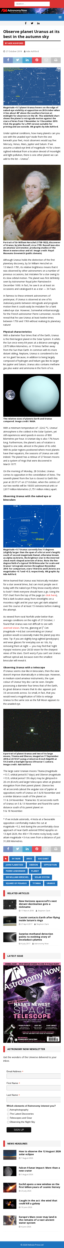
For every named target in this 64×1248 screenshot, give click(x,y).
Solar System (42, 877)
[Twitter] (32, 23)
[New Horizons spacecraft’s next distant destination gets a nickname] (9, 904)
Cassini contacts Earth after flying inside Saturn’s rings (39, 919)
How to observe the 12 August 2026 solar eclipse (40, 1153)
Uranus (51, 883)
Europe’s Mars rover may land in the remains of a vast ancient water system (38, 1219)
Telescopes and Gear (21, 1118)
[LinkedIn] (38, 23)
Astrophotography (19, 1109)
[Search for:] (32, 3)
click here (50, 595)
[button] (59, 17)
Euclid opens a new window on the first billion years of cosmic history (39, 1186)
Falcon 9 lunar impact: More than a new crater (39, 1169)
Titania (36, 883)
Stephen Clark (44, 910)
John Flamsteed (14, 864)
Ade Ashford (32, 51)
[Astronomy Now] (32, 11)
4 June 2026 (26, 1226)
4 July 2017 (25, 943)
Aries (29, 858)
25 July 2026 (26, 1191)
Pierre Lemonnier (15, 871)
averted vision (11, 627)
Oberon (33, 864)
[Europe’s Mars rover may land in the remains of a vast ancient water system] (9, 1220)
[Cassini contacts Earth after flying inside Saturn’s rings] (9, 921)
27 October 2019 (14, 51)
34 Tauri (16, 858)
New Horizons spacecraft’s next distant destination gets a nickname (38, 903)
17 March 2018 (27, 910)
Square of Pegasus (16, 883)
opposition (50, 864)
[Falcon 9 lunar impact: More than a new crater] (9, 1171)
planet (35, 871)
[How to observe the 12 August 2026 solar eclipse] (9, 1155)
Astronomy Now (41, 943)
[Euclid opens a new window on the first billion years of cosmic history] (9, 1187)
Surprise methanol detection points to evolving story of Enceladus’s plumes (36, 936)
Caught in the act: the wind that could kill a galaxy (38, 1202)
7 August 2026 (27, 1158)
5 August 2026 (27, 1174)
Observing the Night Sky (22, 1122)
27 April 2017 (26, 924)
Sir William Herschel (17, 877)
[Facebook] (26, 23)
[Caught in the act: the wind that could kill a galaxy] (9, 1204)
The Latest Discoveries (22, 1113)
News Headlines (17, 1143)
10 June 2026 (26, 1207)
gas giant (43, 858)
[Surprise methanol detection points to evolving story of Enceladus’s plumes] (9, 937)
